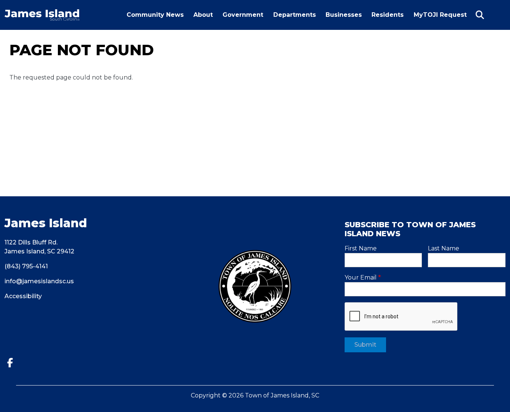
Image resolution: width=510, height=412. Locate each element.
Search (480, 15)
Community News (155, 14)
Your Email (361, 277)
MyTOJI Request (442, 20)
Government (243, 14)
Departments (294, 14)
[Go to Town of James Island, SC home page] (41, 13)
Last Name (443, 248)
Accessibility (23, 296)
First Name (361, 248)
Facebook (12, 363)
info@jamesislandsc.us (39, 281)
